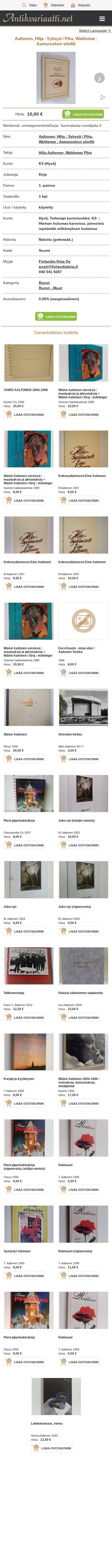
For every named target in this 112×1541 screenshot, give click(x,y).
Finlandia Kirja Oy (55, 261)
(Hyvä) (50, 163)
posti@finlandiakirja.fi (58, 267)
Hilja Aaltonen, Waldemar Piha (65, 152)
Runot (44, 283)
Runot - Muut (50, 288)
